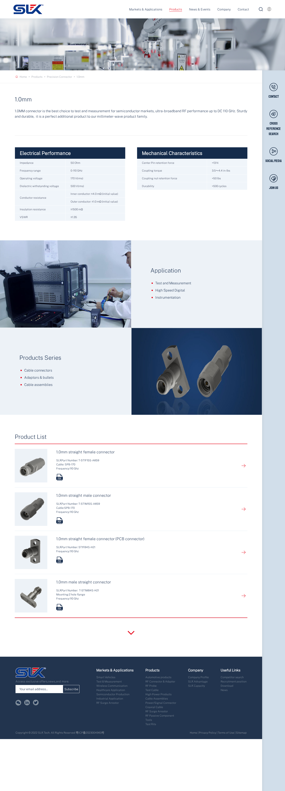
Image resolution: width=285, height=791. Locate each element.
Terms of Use (226, 732)
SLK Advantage (198, 681)
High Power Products (158, 694)
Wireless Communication (112, 685)
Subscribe (71, 689)
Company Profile (198, 677)
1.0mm (80, 76)
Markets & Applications (145, 9)
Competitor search (232, 677)
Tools (148, 719)
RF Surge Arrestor (107, 702)
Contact (243, 9)
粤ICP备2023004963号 (90, 732)
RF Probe (151, 685)
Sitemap (241, 732)
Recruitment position (234, 681)
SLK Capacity (196, 685)
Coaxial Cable (154, 707)
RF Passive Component (159, 715)
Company (224, 9)
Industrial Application (109, 698)
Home (23, 76)
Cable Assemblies (156, 698)
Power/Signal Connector (160, 702)
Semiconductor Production (113, 694)
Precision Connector (59, 76)
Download (227, 685)
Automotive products (158, 677)
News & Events (199, 9)
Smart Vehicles (105, 677)
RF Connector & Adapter (160, 681)
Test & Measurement (109, 681)
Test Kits (150, 724)
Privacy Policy (207, 732)
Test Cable (152, 690)
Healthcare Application (110, 690)
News (224, 690)
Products (175, 9)
